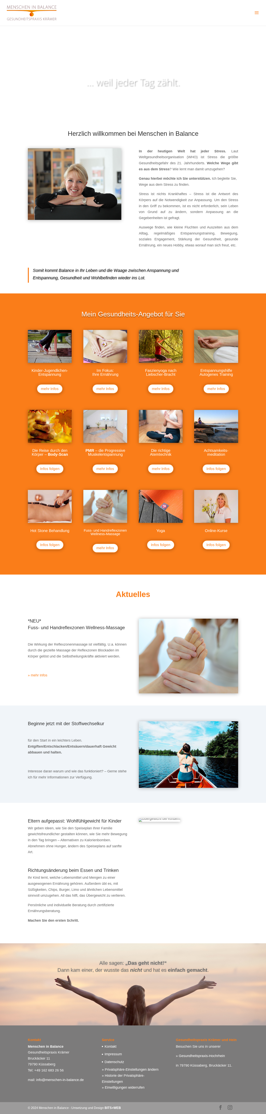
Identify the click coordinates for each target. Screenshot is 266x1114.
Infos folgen (50, 469)
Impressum (113, 1054)
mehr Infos (50, 389)
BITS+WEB (113, 1108)
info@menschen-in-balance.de (60, 1080)
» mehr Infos (37, 675)
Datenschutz (114, 1062)
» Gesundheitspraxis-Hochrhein (200, 1056)
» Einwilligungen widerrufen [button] (123, 1087)
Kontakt (110, 1046)
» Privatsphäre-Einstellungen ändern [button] (130, 1069)
